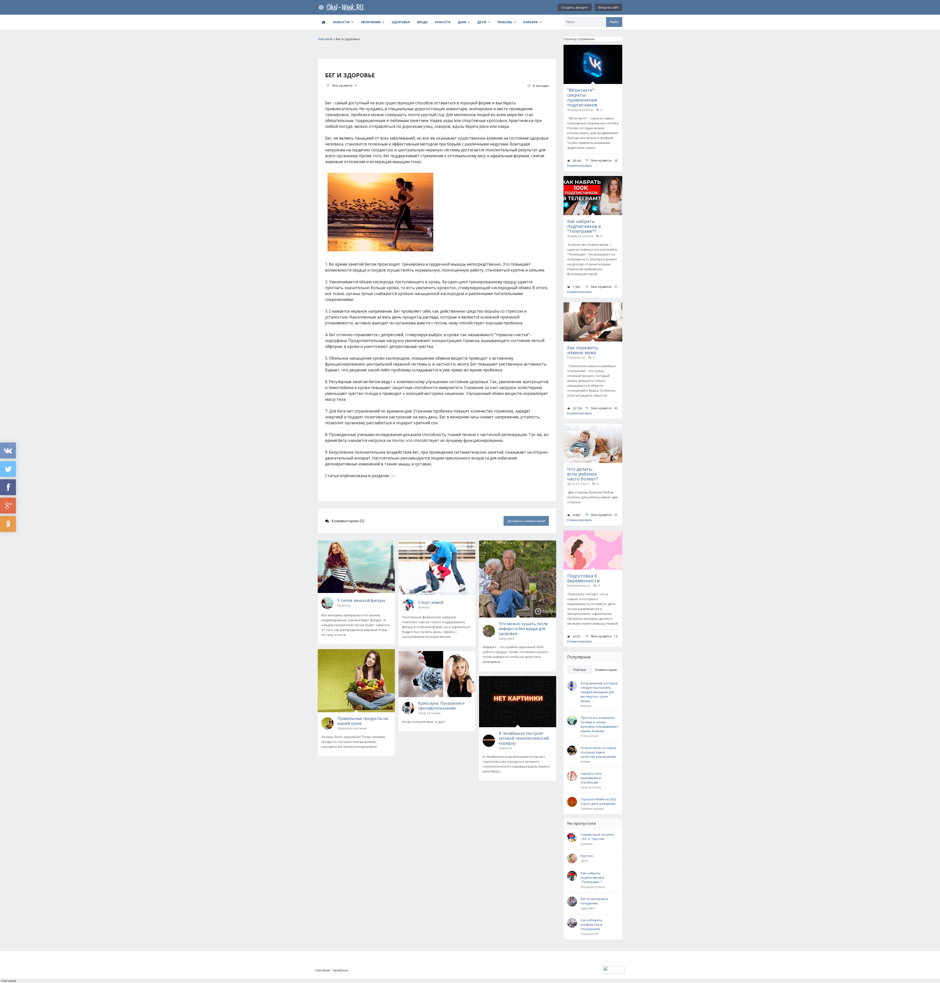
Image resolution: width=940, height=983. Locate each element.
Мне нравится (344, 85)
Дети (481, 22)
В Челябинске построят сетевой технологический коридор (524, 738)
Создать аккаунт (574, 7)
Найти (614, 22)
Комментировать (579, 166)
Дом (462, 22)
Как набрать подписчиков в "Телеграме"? (592, 877)
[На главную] (342, 7)
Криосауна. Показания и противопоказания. (441, 706)
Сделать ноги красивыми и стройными (591, 777)
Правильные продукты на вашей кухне (362, 721)
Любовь (504, 22)
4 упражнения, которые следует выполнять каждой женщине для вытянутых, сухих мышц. (599, 692)
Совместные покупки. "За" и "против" (598, 836)
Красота (442, 22)
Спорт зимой (430, 602)
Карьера (530, 22)
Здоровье (400, 22)
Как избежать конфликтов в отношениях (591, 924)
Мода (422, 22)
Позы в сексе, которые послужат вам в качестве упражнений (598, 752)
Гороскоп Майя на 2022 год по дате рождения (598, 801)
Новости (341, 22)
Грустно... (588, 856)
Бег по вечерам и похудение (594, 901)
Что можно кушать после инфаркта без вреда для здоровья (523, 628)
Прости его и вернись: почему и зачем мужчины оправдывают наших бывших (599, 724)
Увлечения (370, 22)
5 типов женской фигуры (361, 600)
